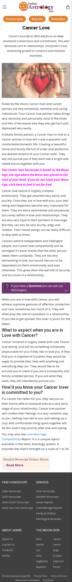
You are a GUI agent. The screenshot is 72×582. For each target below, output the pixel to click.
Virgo (56, 550)
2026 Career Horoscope (15, 502)
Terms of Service (59, 576)
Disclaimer (48, 580)
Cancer (57, 544)
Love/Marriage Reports (49, 507)
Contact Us (8, 544)
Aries (39, 539)
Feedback (7, 550)
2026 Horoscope (11, 496)
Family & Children (46, 513)
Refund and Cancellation (28, 580)
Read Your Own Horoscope (17, 507)
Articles (6, 555)
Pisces (56, 566)
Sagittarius (42, 561)
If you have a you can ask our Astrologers (37, 288)
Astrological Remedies (48, 519)
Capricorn (58, 561)
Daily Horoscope (11, 491)
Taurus (57, 539)
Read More (14, 465)
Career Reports (44, 502)
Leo (38, 550)
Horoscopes (14, 19)
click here (15, 185)
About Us (7, 539)
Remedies (58, 19)
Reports (37, 19)
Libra (39, 555)
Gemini (40, 544)
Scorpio (57, 555)
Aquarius (41, 566)
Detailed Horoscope (47, 496)
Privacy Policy (40, 576)
